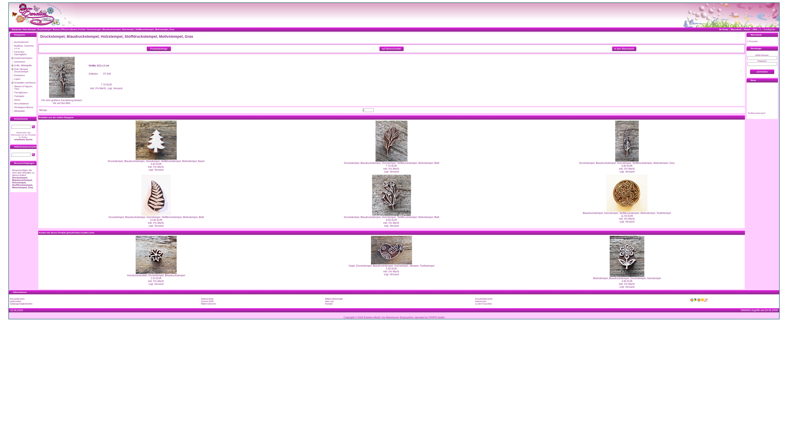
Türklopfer (19, 96)
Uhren (17, 100)
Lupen (17, 79)
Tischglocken (20, 92)
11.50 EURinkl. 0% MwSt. (627, 217)
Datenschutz (207, 299)
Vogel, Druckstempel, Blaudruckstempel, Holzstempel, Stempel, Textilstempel (391, 265)
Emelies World (372, 317)
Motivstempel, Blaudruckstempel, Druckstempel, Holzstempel (627, 278)
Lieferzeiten (15, 301)
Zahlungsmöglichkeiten (21, 304)
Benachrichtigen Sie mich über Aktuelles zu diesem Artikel (23, 179)
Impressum (480, 301)
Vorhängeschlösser (23, 107)
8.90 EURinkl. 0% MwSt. (391, 221)
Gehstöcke (19, 62)
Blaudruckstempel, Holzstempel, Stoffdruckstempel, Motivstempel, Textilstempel (627, 213)
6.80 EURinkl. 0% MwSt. (627, 167)
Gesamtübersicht (483, 299)
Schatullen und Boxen (25, 82)
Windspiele (19, 111)
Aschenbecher (21, 42)
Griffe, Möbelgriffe (23, 65)
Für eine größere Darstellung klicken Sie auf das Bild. (61, 102)
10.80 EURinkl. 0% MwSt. (156, 221)
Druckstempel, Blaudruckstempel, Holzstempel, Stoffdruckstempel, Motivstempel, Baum (156, 161)
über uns (329, 301)
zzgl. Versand (156, 169)
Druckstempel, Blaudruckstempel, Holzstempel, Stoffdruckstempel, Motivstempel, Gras (627, 163)
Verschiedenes (21, 103)
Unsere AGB (207, 301)
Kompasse (19, 75)
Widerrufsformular (334, 299)
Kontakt (329, 304)
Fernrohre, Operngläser (20, 53)
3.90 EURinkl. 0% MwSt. (156, 165)
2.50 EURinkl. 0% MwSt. (156, 280)
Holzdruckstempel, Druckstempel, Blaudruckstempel (156, 275)
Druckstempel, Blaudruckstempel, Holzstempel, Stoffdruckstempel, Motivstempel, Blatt (391, 163)
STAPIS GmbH (436, 317)
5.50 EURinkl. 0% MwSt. (391, 270)
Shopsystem (406, 317)
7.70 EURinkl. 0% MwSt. (391, 167)
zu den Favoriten (483, 304)
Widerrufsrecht (208, 304)
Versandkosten (17, 299)
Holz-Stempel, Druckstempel (21, 70)
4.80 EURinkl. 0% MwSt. (627, 282)
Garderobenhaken (23, 58)
